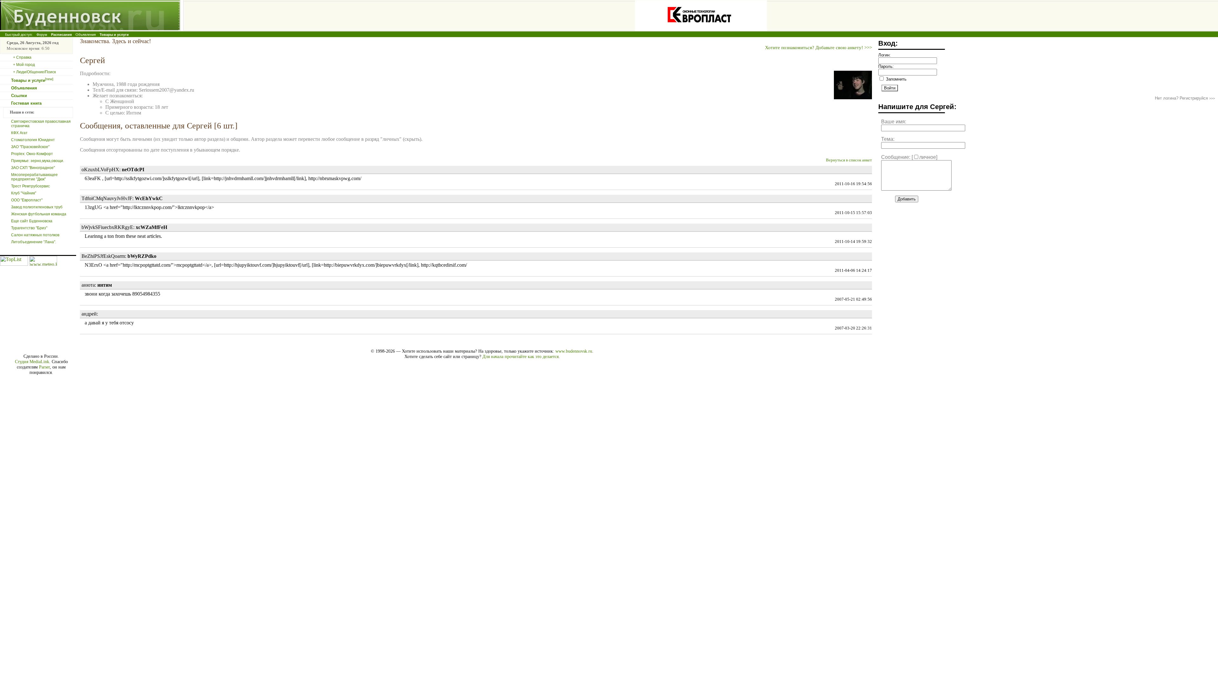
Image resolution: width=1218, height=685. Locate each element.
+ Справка (22, 57)
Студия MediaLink (32, 361)
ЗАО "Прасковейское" (30, 147)
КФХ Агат (19, 133)
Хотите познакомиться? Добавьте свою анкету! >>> (818, 47)
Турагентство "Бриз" (29, 228)
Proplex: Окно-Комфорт (32, 154)
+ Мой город (24, 64)
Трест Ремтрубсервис (30, 186)
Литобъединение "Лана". (33, 242)
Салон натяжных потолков (35, 235)
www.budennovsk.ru (573, 351)
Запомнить (896, 79)
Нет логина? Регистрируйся (1185, 98)
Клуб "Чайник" (23, 193)
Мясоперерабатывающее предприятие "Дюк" (34, 177)
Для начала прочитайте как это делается (520, 356)
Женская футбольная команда (38, 214)
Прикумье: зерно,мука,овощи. (37, 161)
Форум (41, 34)
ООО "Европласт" (27, 200)
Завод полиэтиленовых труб (36, 207)
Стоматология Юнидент (33, 140)
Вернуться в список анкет (849, 160)
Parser (44, 366)
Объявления (85, 34)
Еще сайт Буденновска (31, 221)
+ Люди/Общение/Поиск (34, 72)
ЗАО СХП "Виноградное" (33, 168)
